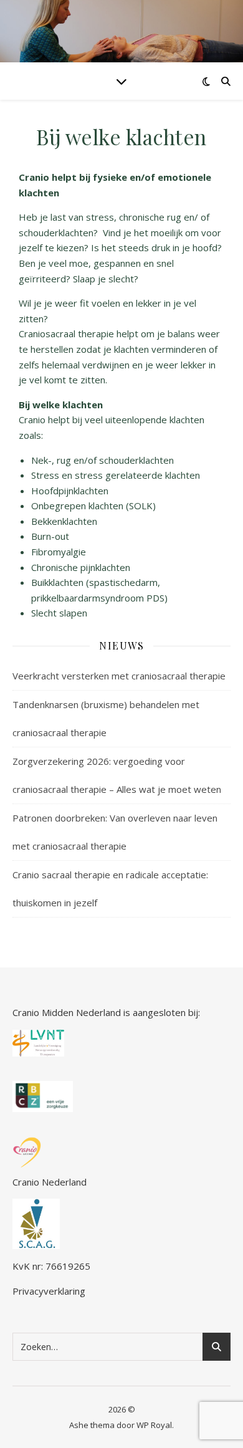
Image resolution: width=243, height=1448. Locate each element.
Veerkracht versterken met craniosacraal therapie (119, 675)
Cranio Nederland (49, 1182)
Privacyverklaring (48, 1291)
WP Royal (154, 1425)
